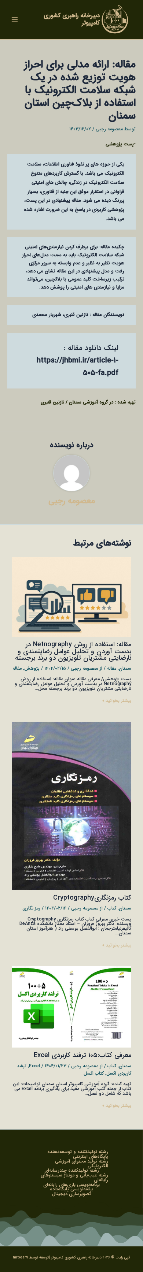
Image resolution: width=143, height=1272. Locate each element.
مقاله (111, 668)
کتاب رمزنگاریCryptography (92, 898)
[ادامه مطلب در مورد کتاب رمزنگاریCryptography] (71, 806)
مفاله (17, 668)
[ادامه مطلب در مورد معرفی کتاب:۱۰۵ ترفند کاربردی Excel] (71, 1007)
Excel (34, 1066)
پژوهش (32, 668)
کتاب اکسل (94, 1073)
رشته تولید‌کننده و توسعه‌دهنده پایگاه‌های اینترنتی (77, 1154)
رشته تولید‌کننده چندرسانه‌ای (71, 1170)
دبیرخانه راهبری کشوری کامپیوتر (72, 19)
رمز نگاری (31, 908)
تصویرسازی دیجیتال (71, 1194)
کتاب (111, 908)
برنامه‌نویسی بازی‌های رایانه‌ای (71, 1185)
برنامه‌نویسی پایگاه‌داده (71, 1189)
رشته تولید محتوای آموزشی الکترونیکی (81, 1164)
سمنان (125, 668)
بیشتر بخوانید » (116, 701)
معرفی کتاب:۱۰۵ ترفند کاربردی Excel (82, 1055)
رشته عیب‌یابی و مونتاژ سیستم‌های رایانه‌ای (74, 1178)
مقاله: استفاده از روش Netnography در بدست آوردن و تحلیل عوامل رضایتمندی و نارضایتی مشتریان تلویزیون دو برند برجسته (73, 651)
